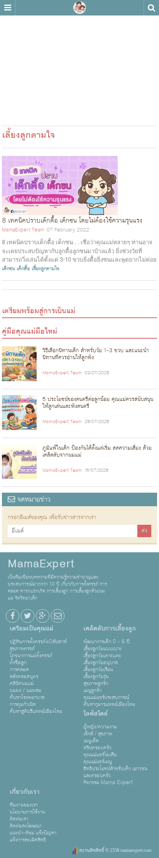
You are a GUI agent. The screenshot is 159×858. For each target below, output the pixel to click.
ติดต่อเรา (19, 818)
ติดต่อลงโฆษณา (26, 825)
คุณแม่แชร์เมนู (97, 761)
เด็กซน (8, 268)
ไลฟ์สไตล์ (95, 714)
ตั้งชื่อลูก (18, 662)
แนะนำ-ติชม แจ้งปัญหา (33, 832)
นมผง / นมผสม (25, 690)
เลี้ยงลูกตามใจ (45, 268)
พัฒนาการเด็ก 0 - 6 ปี (106, 641)
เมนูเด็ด (91, 740)
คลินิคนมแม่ (22, 683)
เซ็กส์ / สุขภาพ (97, 733)
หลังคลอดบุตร (24, 676)
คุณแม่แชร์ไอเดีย (100, 754)
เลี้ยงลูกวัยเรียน (98, 669)
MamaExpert (79, 7)
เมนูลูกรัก (92, 690)
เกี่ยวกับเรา (24, 792)
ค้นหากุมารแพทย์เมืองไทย (109, 704)
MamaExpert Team (23, 230)
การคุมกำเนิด (23, 704)
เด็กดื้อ (23, 268)
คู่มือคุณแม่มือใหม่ (29, 331)
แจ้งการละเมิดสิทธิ (28, 839)
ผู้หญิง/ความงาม (100, 726)
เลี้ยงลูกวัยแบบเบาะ (102, 648)
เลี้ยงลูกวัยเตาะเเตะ (102, 655)
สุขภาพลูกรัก (95, 683)
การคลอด (19, 669)
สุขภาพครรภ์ (22, 648)
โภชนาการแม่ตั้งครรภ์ (31, 655)
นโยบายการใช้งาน (27, 811)
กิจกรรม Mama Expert (108, 782)
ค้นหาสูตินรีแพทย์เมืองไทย (36, 711)
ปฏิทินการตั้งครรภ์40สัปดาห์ (38, 641)
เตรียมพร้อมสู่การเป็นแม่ (38, 311)
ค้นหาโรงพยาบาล (27, 697)
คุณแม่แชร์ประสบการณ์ (106, 697)
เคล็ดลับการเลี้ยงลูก (109, 628)
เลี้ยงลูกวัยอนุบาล (100, 662)
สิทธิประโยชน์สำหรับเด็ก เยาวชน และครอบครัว (115, 772)
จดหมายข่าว (33, 499)
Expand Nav (7, 7)
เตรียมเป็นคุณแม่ (31, 628)
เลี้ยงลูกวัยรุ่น (96, 676)
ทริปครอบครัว (97, 747)
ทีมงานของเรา (24, 804)
